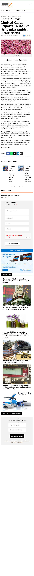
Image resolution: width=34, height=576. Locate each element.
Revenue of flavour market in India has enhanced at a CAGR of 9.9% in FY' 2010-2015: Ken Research (17, 307)
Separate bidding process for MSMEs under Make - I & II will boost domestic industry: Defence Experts (16, 334)
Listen (10, 60)
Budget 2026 (9, 10)
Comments (24, 60)
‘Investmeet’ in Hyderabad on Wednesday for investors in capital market (17, 281)
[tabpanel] (9, 175)
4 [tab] (19, 186)
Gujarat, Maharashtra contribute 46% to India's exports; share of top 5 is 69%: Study (17, 387)
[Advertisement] (17, 462)
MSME (24, 10)
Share (16, 60)
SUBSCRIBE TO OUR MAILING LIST (12, 413)
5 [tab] (22, 186)
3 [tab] (17, 186)
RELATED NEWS (7, 274)
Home (2, 10)
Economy (17, 10)
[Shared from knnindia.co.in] (21, 153)
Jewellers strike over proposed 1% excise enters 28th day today (16, 361)
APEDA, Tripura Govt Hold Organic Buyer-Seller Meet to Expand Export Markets (28, 174)
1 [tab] (12, 186)
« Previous (4, 197)
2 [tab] (14, 186)
